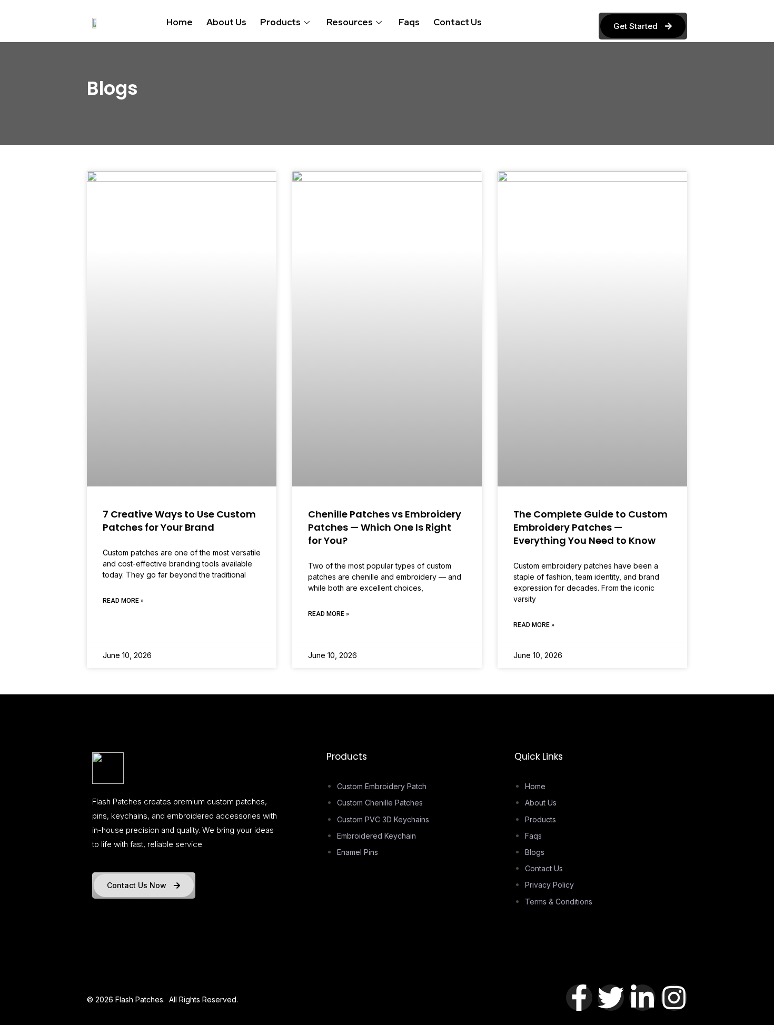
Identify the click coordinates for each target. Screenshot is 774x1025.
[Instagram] (674, 997)
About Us (226, 22)
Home (179, 22)
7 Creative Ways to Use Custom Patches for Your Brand (179, 520)
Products (280, 22)
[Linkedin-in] (642, 997)
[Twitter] (611, 997)
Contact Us (457, 22)
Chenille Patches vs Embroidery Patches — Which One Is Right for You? (384, 527)
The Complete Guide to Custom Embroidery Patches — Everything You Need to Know (590, 527)
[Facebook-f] (579, 997)
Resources (349, 22)
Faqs (409, 22)
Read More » (123, 600)
